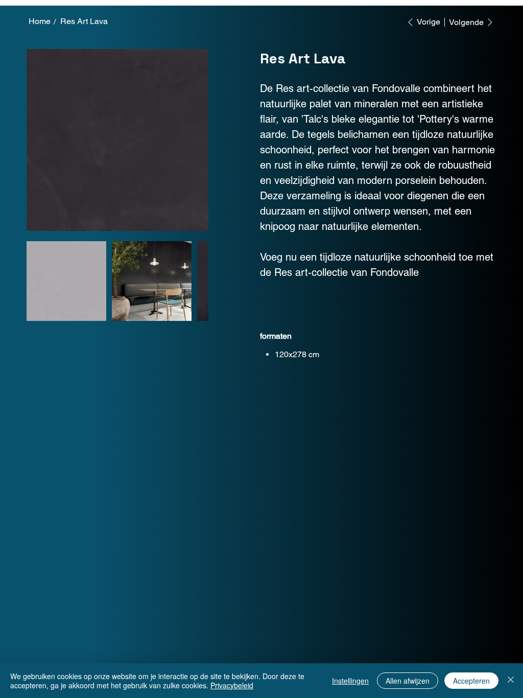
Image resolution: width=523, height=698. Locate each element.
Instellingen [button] (350, 681)
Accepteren (471, 681)
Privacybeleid (231, 685)
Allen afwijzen (408, 681)
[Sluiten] (511, 680)
